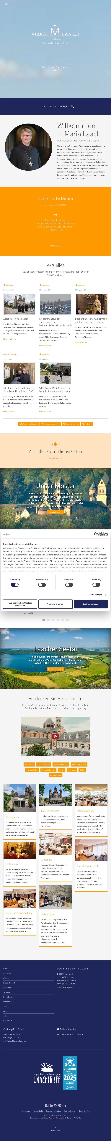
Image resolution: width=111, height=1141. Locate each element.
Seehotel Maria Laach (88, 866)
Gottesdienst (12, 863)
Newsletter (7, 1020)
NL (54, 106)
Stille (82, 770)
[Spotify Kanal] (59, 1105)
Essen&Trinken (44, 764)
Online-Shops (48, 914)
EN (49, 106)
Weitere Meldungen (30, 424)
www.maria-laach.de (65, 987)
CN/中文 (63, 106)
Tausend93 (46, 859)
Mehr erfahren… (55, 458)
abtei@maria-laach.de (66, 983)
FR (44, 106)
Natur (61, 770)
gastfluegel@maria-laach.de (14, 1041)
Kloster (6, 978)
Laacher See (8, 1001)
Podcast (87, 424)
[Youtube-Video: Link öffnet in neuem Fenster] (55, 736)
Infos (5, 1011)
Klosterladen (12, 817)
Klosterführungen (50, 810)
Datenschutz (38, 1111)
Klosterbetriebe (10, 983)
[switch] (42, 585)
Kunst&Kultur (32, 770)
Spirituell (72, 770)
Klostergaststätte (85, 810)
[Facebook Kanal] (46, 1105)
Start (5, 968)
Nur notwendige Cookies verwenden (20, 604)
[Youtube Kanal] (51, 1105)
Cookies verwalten (53, 1111)
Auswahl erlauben (55, 604)
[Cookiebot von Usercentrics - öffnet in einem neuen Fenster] (96, 534)
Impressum (25, 1111)
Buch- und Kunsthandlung (19, 912)
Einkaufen (29, 764)
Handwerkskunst (61, 764)
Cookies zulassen (90, 604)
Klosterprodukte (79, 764)
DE (38, 106)
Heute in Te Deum (55, 67)
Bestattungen (8, 997)
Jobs (5, 1016)
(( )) (55, 444)
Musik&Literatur (48, 770)
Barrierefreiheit (70, 1111)
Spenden (7, 987)
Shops (6, 1006)
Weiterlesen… (55, 245)
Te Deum (6, 992)
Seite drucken (84, 1111)
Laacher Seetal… (55, 669)
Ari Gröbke (77, 1118)
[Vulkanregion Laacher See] (47, 1073)
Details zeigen (95, 595)
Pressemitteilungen (51, 424)
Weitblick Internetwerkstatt (57, 1118)
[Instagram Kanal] (55, 1105)
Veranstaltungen (72, 424)
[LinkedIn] (64, 1105)
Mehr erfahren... (9, 339)
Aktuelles (7, 973)
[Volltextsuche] (71, 106)
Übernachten (55, 775)
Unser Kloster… (55, 512)
